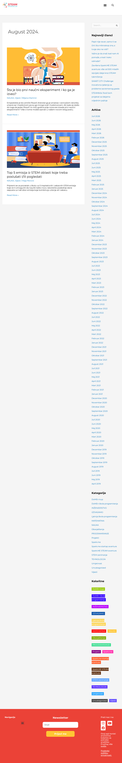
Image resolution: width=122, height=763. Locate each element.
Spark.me (96, 542)
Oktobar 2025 (98, 150)
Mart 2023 (96, 283)
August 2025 (98, 159)
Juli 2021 (95, 368)
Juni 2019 (96, 475)
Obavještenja (98, 529)
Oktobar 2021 (98, 355)
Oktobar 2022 (98, 304)
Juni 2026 (96, 120)
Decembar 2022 (99, 296)
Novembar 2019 (99, 454)
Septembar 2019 (99, 462)
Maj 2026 (96, 125)
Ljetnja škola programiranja (104, 516)
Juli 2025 (96, 163)
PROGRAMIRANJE (100, 533)
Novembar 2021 (99, 351)
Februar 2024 (98, 236)
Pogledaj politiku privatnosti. (106, 753)
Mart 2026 (96, 133)
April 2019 (96, 484)
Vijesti (18, 98)
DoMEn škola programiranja (105, 504)
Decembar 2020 (99, 398)
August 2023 (98, 261)
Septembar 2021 (99, 360)
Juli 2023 (96, 266)
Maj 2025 (96, 172)
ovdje (103, 746)
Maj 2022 (96, 326)
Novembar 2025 (99, 146)
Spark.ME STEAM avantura (104, 551)
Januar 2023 (97, 291)
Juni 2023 (96, 270)
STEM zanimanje (99, 555)
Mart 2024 (96, 232)
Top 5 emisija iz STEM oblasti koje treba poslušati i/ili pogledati (37, 175)
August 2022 (98, 313)
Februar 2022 (98, 338)
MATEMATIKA (98, 521)
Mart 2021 (96, 385)
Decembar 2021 (99, 347)
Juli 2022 (96, 317)
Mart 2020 (96, 437)
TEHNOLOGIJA (99, 559)
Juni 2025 (96, 167)
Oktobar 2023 (98, 253)
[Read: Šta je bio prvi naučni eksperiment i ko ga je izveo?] (43, 66)
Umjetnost (97, 563)
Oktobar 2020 (98, 407)
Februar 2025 (98, 185)
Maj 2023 (96, 274)
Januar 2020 (97, 445)
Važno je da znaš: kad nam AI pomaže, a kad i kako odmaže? (105, 57)
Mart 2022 (96, 334)
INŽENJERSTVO (99, 508)
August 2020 (98, 415)
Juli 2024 (96, 214)
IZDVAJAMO (97, 512)
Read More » (13, 115)
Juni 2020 (96, 424)
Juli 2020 (96, 420)
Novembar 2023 (99, 249)
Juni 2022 (96, 321)
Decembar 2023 (99, 244)
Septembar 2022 (99, 308)
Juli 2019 (96, 471)
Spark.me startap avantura (104, 546)
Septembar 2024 (100, 206)
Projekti (95, 538)
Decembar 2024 (99, 193)
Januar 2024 (97, 240)
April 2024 (96, 227)
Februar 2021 (98, 390)
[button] (105, 5)
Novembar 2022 (99, 300)
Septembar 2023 (99, 257)
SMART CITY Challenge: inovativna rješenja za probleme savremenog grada (105, 85)
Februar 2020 (98, 441)
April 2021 (96, 381)
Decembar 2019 (99, 449)
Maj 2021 (96, 377)
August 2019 (97, 467)
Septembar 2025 (99, 155)
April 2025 (96, 176)
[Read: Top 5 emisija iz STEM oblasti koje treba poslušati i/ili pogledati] (43, 149)
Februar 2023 (98, 287)
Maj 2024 (96, 223)
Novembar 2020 (99, 402)
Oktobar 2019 (98, 458)
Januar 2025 (97, 189)
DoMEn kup (97, 499)
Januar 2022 (97, 343)
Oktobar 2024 (98, 202)
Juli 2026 (96, 116)
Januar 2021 (97, 394)
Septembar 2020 (100, 411)
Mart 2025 (96, 180)
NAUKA (10, 98)
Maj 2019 (96, 479)
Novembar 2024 (99, 197)
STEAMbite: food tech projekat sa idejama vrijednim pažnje (102, 97)
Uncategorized (99, 568)
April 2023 (96, 279)
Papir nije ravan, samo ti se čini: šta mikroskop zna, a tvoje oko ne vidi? (104, 45)
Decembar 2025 (99, 142)
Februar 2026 (98, 138)
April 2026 (96, 129)
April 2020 (96, 432)
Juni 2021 (96, 373)
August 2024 (98, 210)
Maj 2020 (96, 428)
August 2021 (97, 364)
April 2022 (96, 330)
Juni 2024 (96, 219)
